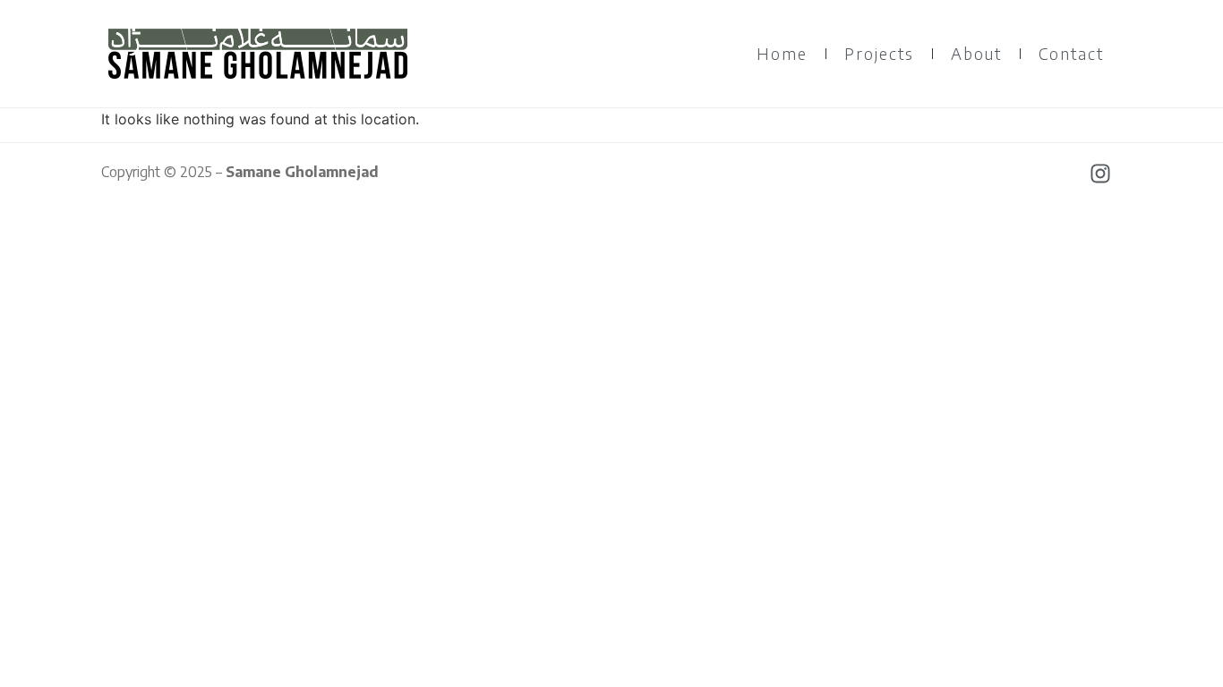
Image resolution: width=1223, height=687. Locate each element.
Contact (1071, 53)
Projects (879, 53)
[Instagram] (1100, 173)
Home (782, 53)
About (976, 53)
